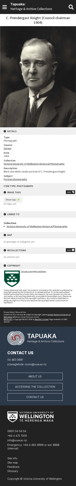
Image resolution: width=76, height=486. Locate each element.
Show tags (11, 199)
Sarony (7, 148)
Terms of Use (21, 312)
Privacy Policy (9, 312)
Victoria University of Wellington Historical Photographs (37, 226)
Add (69, 192)
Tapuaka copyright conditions (33, 271)
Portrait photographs (15, 179)
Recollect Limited (41, 319)
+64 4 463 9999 (33, 445)
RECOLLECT (8, 319)
